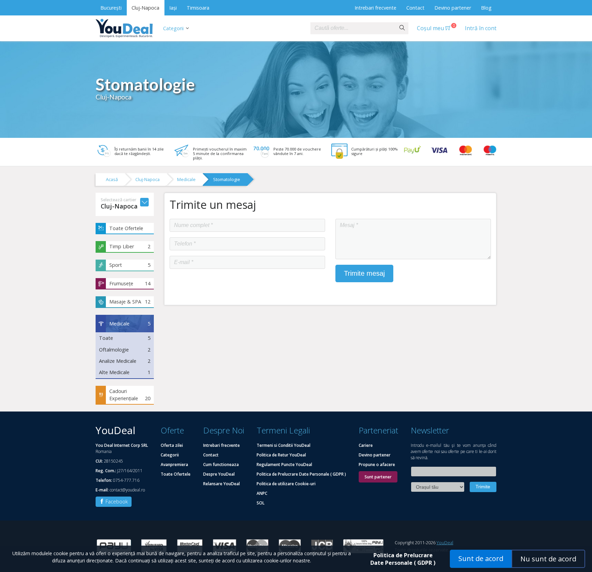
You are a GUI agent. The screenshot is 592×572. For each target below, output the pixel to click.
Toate (124, 338)
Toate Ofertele (126, 228)
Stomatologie (226, 179)
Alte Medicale (124, 372)
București (111, 7)
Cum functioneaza (221, 464)
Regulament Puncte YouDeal (284, 464)
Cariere (366, 445)
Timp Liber (129, 246)
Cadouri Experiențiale (129, 395)
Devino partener (452, 7)
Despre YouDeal (219, 474)
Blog (486, 7)
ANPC (262, 493)
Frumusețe (129, 283)
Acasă (112, 179)
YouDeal (444, 542)
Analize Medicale (124, 361)
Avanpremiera (174, 464)
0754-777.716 (126, 480)
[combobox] (353, 28)
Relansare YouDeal (221, 484)
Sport (129, 265)
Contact (415, 7)
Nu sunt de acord (548, 558)
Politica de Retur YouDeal (281, 455)
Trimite (483, 486)
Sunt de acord (480, 558)
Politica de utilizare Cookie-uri (286, 484)
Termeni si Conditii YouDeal (283, 445)
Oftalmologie (124, 349)
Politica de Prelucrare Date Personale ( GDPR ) (301, 474)
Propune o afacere (377, 464)
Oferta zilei (172, 445)
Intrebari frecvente (375, 7)
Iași (173, 7)
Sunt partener (378, 477)
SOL (260, 503)
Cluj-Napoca (145, 7)
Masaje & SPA (129, 301)
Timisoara (198, 7)
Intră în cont (480, 28)
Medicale (186, 179)
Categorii (173, 28)
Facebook (116, 501)
